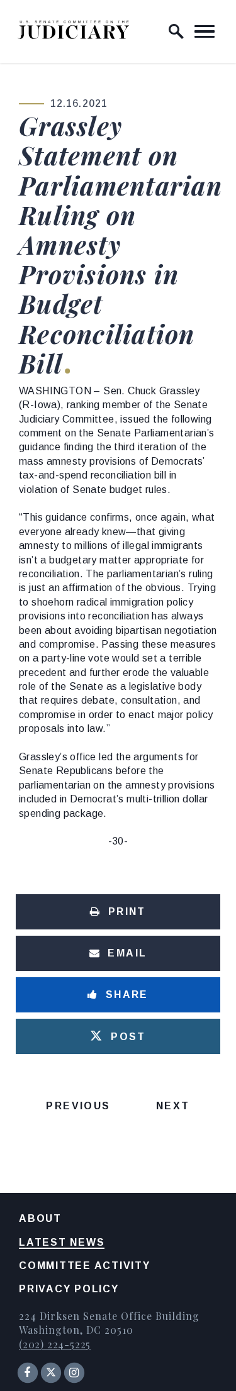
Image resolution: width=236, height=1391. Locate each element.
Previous (78, 1105)
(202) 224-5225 (55, 1344)
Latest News (61, 1242)
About (40, 1218)
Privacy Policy (69, 1288)
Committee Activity (84, 1265)
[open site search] (176, 31)
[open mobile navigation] (204, 31)
